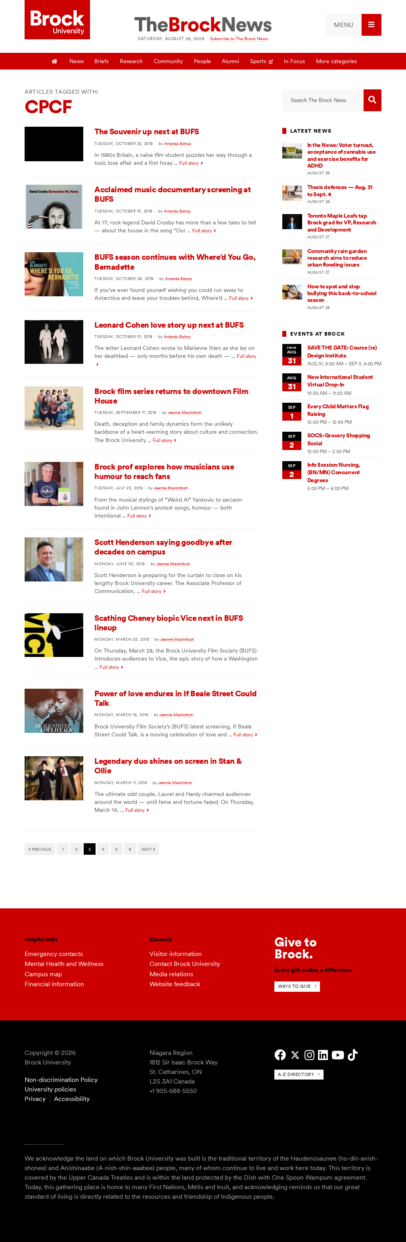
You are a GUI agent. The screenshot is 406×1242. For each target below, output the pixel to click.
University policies (50, 1089)
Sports (258, 61)
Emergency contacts (54, 954)
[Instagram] (309, 1055)
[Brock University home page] (57, 20)
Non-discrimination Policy (61, 1080)
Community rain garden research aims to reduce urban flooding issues (337, 257)
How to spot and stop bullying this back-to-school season (342, 293)
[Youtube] (337, 1055)
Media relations (171, 974)
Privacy (35, 1099)
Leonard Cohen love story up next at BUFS (168, 325)
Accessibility (72, 1099)
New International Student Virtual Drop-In (340, 380)
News (76, 61)
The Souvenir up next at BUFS (146, 131)
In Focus (294, 61)
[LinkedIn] (323, 1055)
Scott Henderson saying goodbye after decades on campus (163, 546)
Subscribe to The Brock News (239, 38)
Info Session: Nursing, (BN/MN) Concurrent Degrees (333, 472)
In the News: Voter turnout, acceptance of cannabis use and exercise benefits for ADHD (341, 155)
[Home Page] (55, 61)
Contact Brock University (184, 964)
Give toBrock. (295, 948)
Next (147, 849)
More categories (336, 61)
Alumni (230, 61)
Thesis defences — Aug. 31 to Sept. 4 (340, 190)
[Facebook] (280, 1055)
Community (168, 61)
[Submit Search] (372, 100)
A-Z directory (296, 1074)
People (202, 61)
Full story (189, 163)
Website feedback (174, 984)
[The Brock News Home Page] (203, 25)
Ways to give (294, 986)
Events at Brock (317, 334)
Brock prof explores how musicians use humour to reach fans (164, 471)
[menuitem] (353, 25)
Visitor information (175, 954)
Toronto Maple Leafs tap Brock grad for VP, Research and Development (341, 222)
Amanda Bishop (177, 143)
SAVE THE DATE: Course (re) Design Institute (342, 351)
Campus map (43, 974)
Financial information (54, 984)
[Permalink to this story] (54, 159)
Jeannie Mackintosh (184, 412)
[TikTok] (353, 1055)
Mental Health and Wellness (64, 964)
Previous (41, 849)
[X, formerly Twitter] (295, 1055)
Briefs (101, 61)
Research (131, 61)
